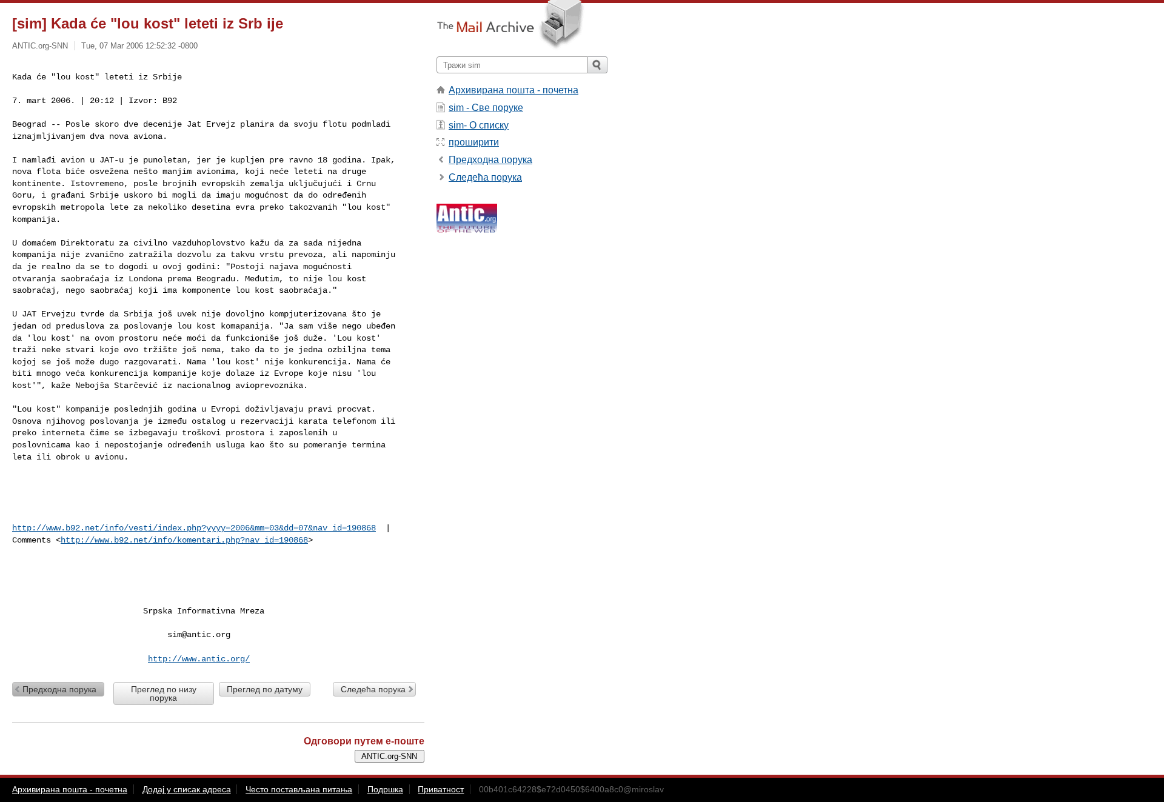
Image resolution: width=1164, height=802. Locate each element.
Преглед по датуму (265, 689)
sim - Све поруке (486, 107)
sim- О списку (479, 125)
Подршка (385, 789)
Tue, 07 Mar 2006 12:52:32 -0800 (139, 45)
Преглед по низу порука (163, 693)
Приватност (441, 789)
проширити (474, 142)
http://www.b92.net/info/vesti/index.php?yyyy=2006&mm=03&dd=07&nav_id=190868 (194, 528)
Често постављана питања (299, 789)
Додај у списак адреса (186, 789)
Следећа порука (373, 689)
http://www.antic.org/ (199, 659)
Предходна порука (59, 689)
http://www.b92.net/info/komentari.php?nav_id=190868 (184, 540)
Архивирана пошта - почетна (513, 90)
